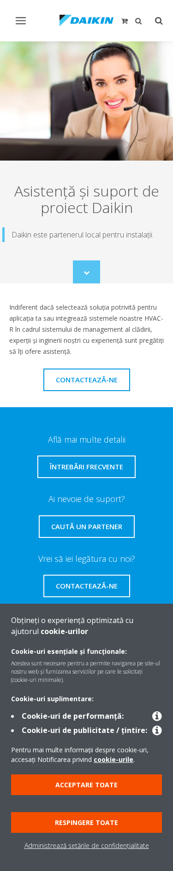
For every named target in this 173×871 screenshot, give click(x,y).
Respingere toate (86, 822)
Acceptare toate (86, 784)
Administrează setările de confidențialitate (86, 845)
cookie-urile (113, 759)
